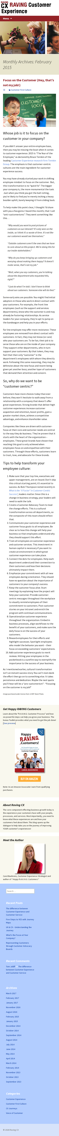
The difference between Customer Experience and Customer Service (17, 911)
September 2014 (13, 1035)
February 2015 (12, 1016)
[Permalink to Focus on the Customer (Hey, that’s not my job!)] (4, 89)
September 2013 (13, 1081)
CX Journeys (11, 1108)
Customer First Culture (21, 89)
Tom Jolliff (10, 966)
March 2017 (11, 993)
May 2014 (10, 1053)
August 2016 (11, 1012)
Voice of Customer (14, 1113)
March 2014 (11, 1063)
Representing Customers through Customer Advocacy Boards (19, 945)
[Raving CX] (29, 8)
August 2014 (11, 1040)
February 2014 (12, 1067)
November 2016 (13, 1007)
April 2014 (10, 1058)
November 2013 (13, 1072)
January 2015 (12, 1021)
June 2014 (10, 1049)
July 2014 (10, 1044)
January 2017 (12, 1002)
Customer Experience (16, 1099)
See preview (9, 723)
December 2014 (13, 1026)
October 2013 (12, 1077)
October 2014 (12, 1030)
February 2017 (12, 998)
